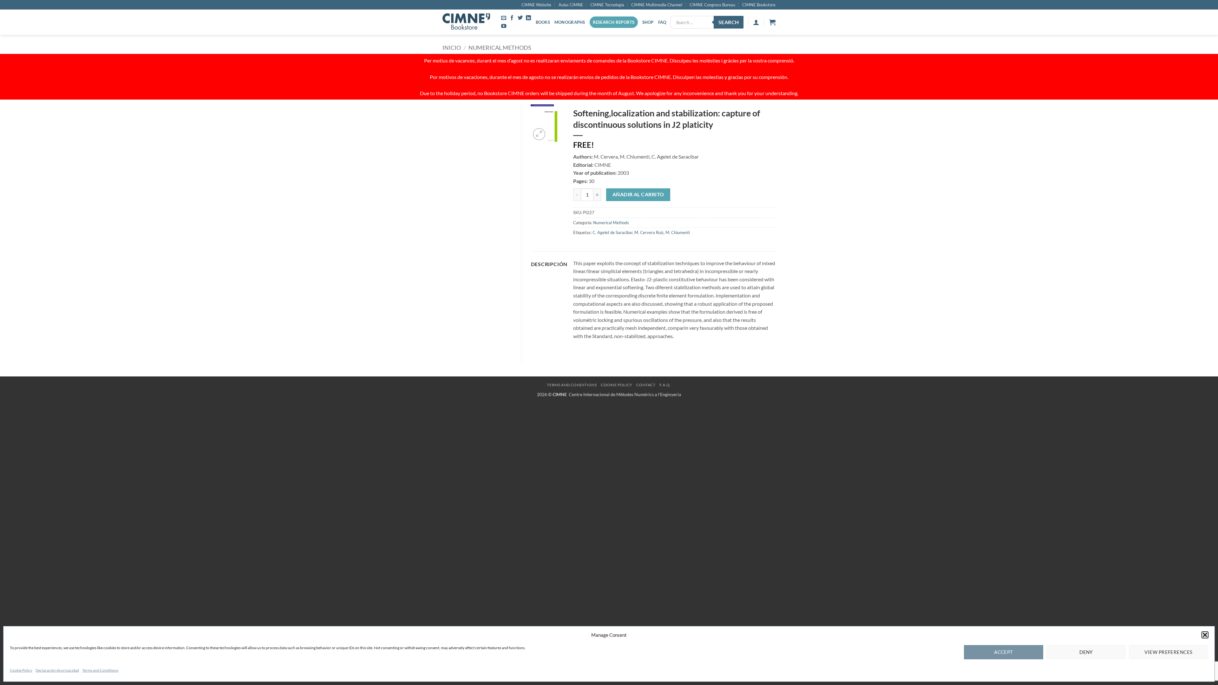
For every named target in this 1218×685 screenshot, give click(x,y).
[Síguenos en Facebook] (511, 18)
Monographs (569, 22)
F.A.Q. (665, 384)
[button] (1205, 635)
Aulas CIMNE (571, 4)
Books (543, 22)
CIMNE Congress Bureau (712, 4)
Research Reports (614, 22)
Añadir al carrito (638, 194)
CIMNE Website (536, 4)
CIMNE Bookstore (759, 4)
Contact (645, 384)
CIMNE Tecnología (607, 4)
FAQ (662, 22)
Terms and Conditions (100, 670)
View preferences (1168, 652)
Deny (1086, 652)
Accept (1003, 652)
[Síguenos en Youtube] (503, 26)
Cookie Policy (21, 670)
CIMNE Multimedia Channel (656, 4)
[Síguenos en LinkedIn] (528, 18)
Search (728, 22)
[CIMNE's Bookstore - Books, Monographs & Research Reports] (466, 22)
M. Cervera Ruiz (649, 232)
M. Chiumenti (677, 232)
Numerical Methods (499, 47)
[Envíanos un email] (503, 18)
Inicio (451, 47)
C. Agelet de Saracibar (612, 232)
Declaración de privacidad (57, 670)
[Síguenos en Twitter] (520, 18)
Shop (648, 22)
